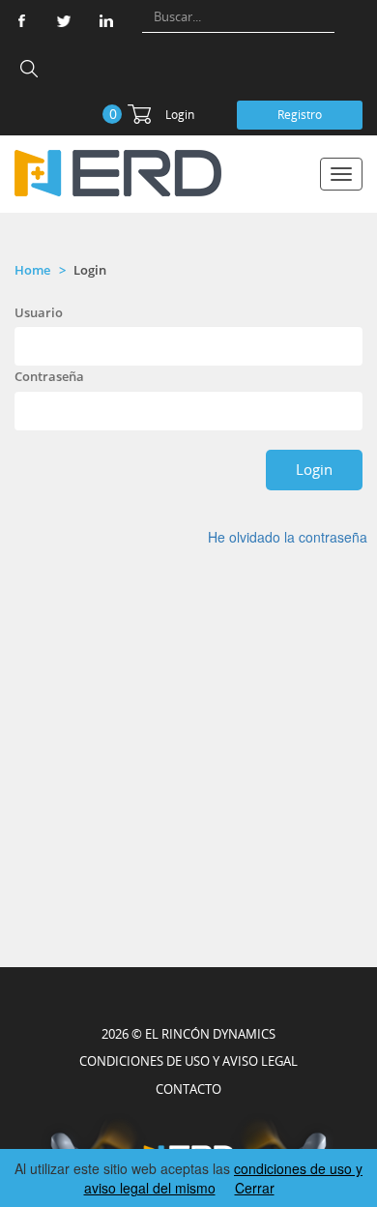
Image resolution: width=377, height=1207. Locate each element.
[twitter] (64, 21)
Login (179, 114)
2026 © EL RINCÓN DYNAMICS (189, 1034)
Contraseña (49, 376)
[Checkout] (139, 114)
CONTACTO (188, 1089)
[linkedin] (106, 21)
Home (32, 270)
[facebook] (21, 21)
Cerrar (255, 1187)
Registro (299, 114)
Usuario (38, 312)
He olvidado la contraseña (287, 536)
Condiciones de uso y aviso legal (188, 1061)
